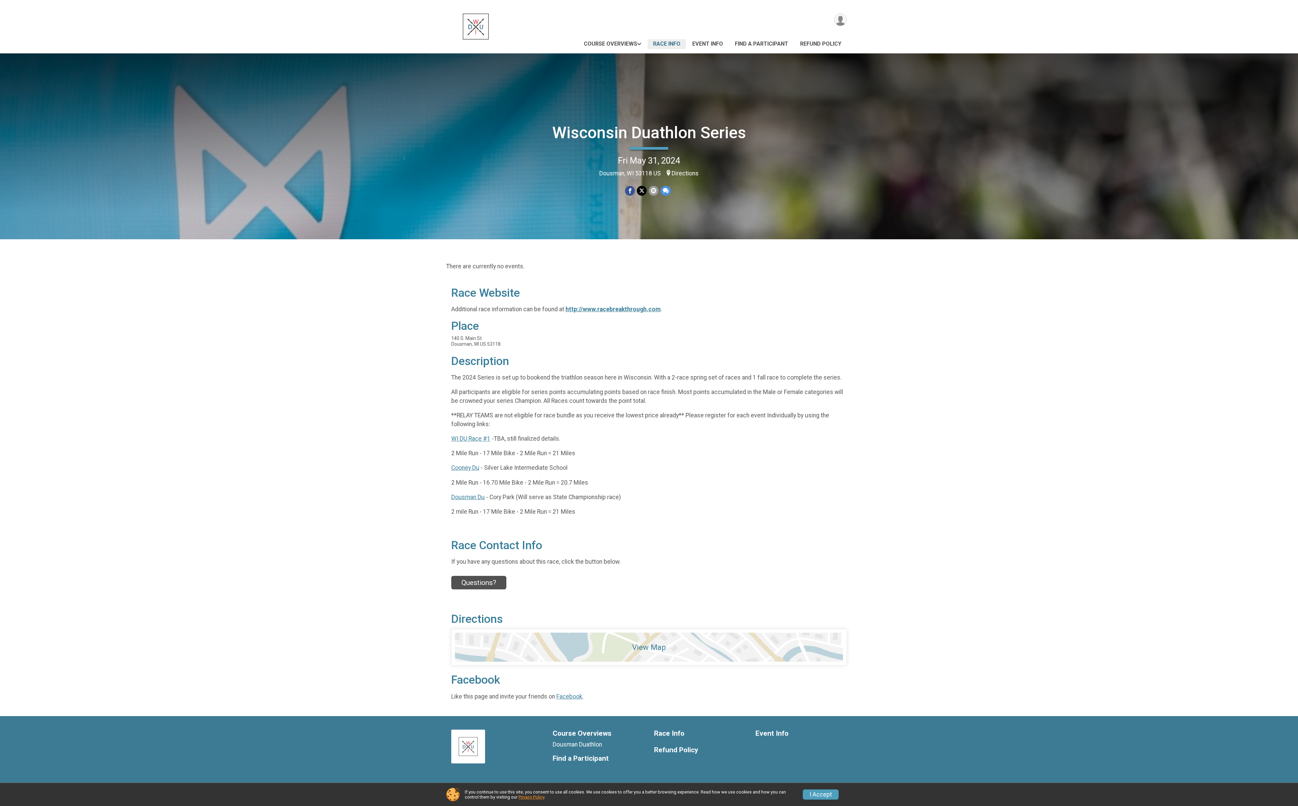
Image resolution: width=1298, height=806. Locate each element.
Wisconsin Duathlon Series (649, 132)
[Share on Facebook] (630, 191)
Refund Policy (820, 44)
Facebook (569, 696)
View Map (649, 647)
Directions (685, 173)
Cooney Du (465, 467)
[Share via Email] (653, 191)
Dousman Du (468, 497)
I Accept (821, 794)
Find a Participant (761, 44)
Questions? (478, 583)
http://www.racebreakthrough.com (613, 309)
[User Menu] (840, 20)
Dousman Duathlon (577, 744)
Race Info (666, 44)
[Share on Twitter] (642, 191)
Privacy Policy (531, 797)
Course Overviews (610, 44)
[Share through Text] (665, 191)
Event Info (707, 44)
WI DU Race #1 (470, 438)
